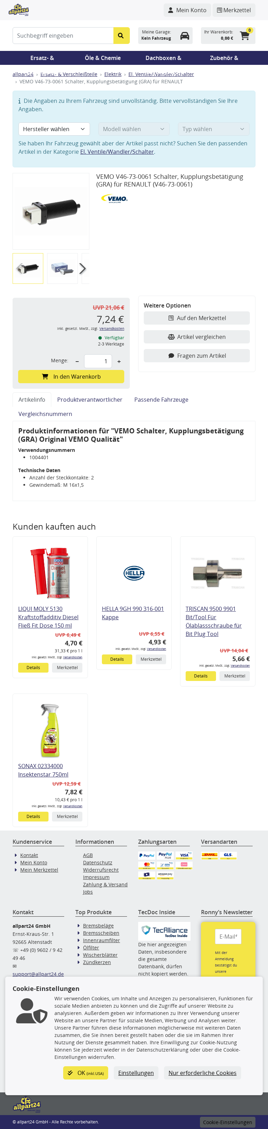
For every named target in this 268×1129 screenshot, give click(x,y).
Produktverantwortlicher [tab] (89, 399)
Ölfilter (91, 947)
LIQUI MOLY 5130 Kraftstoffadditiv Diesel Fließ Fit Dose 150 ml (48, 617)
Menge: (59, 360)
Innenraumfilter (101, 940)
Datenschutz (97, 862)
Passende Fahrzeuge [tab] (161, 399)
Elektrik (112, 74)
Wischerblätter (100, 955)
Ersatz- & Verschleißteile (42, 59)
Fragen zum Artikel (201, 355)
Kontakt (29, 855)
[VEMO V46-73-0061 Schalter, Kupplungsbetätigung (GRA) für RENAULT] (51, 211)
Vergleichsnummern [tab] (45, 414)
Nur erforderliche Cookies (203, 1073)
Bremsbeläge (98, 925)
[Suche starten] (121, 35)
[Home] (18, 9)
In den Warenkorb (77, 376)
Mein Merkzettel (39, 869)
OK (90, 1073)
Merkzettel (67, 667)
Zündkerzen (97, 962)
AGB (88, 855)
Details (33, 667)
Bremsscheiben (101, 933)
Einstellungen (136, 1073)
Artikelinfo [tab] (31, 399)
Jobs (88, 891)
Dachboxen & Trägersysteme (164, 59)
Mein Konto (33, 862)
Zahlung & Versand (105, 884)
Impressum (96, 877)
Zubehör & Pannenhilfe (224, 59)
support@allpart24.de (38, 974)
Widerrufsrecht (101, 869)
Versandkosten (111, 328)
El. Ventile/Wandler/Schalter (117, 152)
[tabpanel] (134, 461)
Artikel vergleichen (201, 337)
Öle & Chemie (103, 58)
